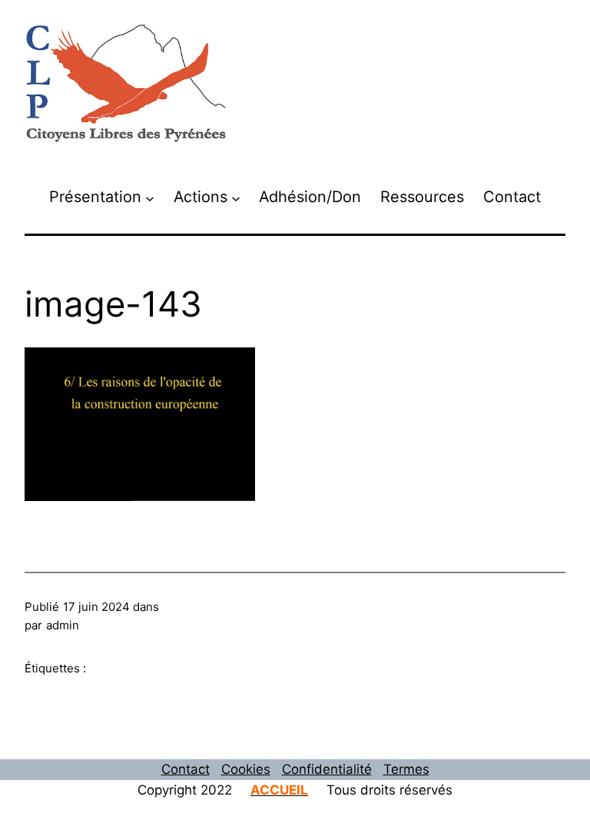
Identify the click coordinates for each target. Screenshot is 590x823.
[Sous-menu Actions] (235, 197)
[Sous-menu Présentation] (149, 197)
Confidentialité (327, 769)
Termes (406, 769)
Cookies (245, 769)
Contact (185, 769)
